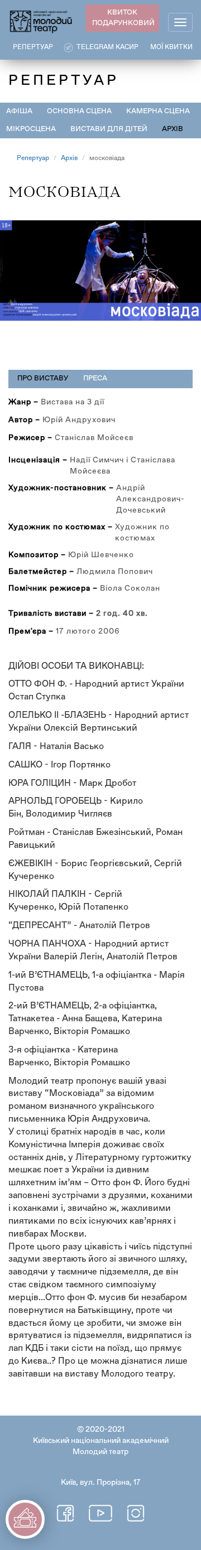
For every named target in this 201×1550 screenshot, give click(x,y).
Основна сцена (79, 111)
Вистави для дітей (108, 129)
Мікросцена (31, 129)
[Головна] (41, 20)
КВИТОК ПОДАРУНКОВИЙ (123, 18)
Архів (172, 129)
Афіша (19, 111)
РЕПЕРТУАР (33, 47)
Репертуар (33, 158)
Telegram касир (107, 47)
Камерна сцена (158, 111)
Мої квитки (171, 47)
